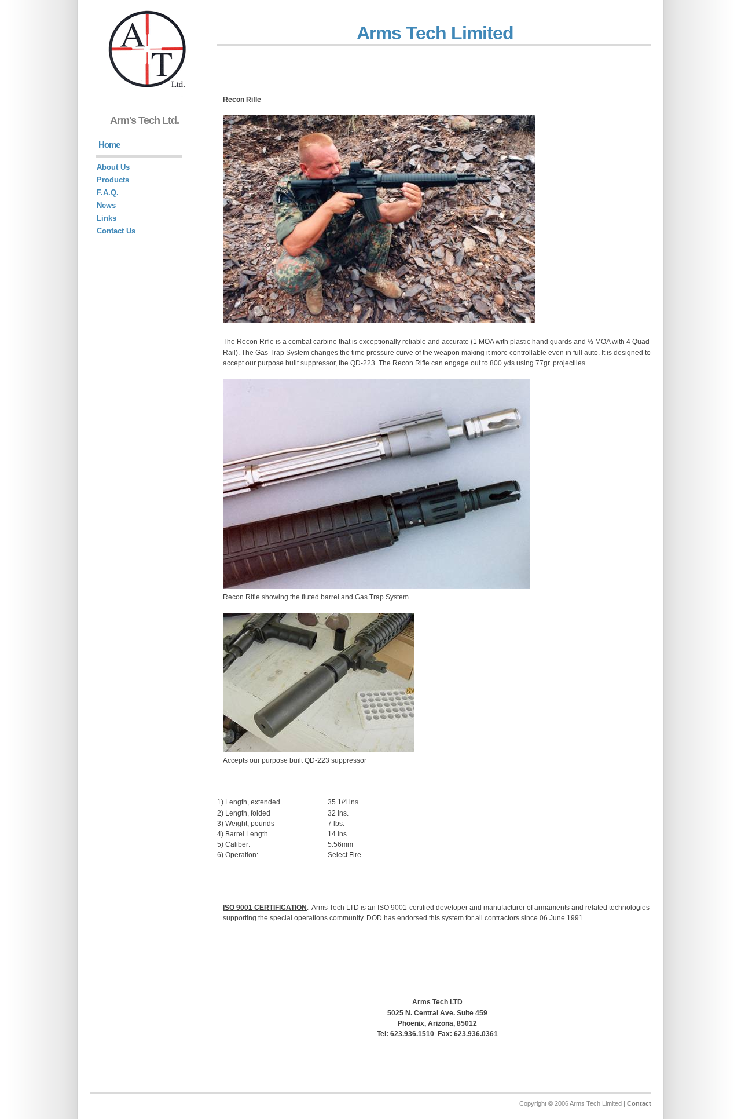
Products (113, 179)
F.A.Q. (108, 192)
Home (109, 144)
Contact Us (116, 230)
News (106, 205)
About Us (113, 167)
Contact (639, 1103)
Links (106, 218)
